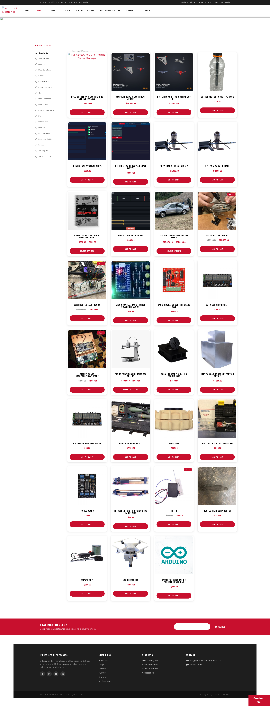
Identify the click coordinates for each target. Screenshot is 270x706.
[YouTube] (55, 673)
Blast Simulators (150, 664)
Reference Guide (44, 139)
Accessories (148, 673)
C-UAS (41, 76)
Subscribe (220, 627)
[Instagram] (49, 673)
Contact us (259, 700)
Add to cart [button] (87, 112)
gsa (39, 93)
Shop (39, 10)
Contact (130, 10)
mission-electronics (46, 110)
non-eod (42, 127)
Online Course (44, 133)
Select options (87, 251)
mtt (39, 116)
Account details (222, 2)
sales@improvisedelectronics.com (205, 660)
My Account (104, 681)
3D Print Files (43, 58)
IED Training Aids (150, 660)
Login (147, 10)
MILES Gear (43, 104)
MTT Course (43, 122)
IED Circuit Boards (85, 10)
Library (193, 2)
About (28, 10)
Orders (184, 2)
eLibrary (102, 673)
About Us (103, 660)
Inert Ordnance (44, 99)
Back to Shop (43, 45)
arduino (41, 64)
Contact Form (195, 664)
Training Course (44, 156)
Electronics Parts (45, 87)
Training (65, 10)
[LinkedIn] (62, 673)
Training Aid (43, 151)
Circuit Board (43, 81)
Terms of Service (222, 694)
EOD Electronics (150, 668)
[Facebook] (42, 673)
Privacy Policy (206, 694)
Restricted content (110, 10)
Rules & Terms (205, 2)
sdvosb (41, 145)
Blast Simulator (44, 70)
